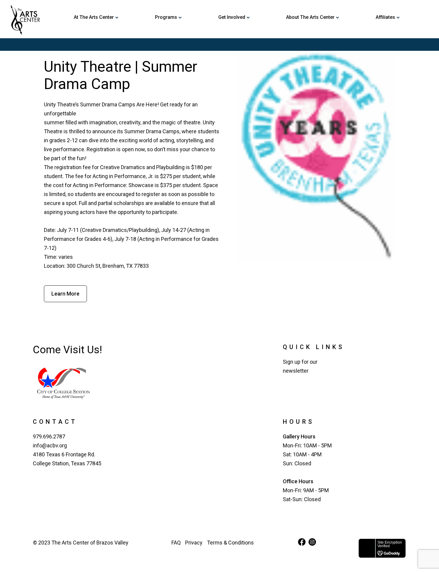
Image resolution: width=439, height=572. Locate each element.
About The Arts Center (310, 17)
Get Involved (231, 17)
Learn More (65, 293)
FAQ (176, 542)
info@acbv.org (50, 445)
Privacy (193, 542)
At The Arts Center (94, 17)
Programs (166, 17)
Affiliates (385, 17)
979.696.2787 (49, 436)
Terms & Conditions (230, 542)
